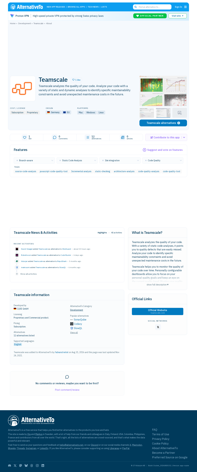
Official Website (157, 311)
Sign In (178, 6)
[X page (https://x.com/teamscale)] (158, 327)
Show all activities (28, 274)
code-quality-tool (171, 171)
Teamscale (43, 249)
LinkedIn (44, 448)
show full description (158, 284)
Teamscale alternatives (161, 123)
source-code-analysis (25, 171)
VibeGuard (66, 249)
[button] (76, 79)
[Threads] (31, 465)
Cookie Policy (160, 443)
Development (76, 310)
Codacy (78, 323)
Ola (29, 434)
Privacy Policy (160, 439)
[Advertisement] (98, 49)
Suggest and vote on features (165, 149)
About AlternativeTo (165, 448)
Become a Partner (163, 452)
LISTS (104, 7)
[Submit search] (136, 7)
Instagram (31, 448)
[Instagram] (37, 465)
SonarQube (80, 319)
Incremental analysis (81, 171)
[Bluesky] (26, 465)
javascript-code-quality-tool (54, 171)
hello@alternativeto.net (71, 444)
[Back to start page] (28, 7)
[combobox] (152, 7)
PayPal (125, 448)
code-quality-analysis (148, 171)
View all (74, 332)
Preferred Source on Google (169, 457)
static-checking (102, 171)
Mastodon (137, 444)
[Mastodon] (20, 465)
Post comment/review (67, 389)
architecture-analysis (124, 171)
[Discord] (9, 465)
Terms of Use (160, 434)
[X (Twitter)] (15, 465)
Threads (21, 448)
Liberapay (114, 448)
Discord (94, 444)
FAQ (154, 429)
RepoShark (61, 261)
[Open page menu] (185, 7)
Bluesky (12, 448)
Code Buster (66, 255)
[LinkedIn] (42, 465)
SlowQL (62, 267)
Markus (38, 434)
